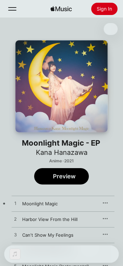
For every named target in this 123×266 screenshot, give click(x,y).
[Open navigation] (12, 8)
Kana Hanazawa (61, 152)
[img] (61, 9)
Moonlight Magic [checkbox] (40, 203)
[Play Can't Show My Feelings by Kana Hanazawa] (15, 235)
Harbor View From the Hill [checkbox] (50, 219)
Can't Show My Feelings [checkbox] (47, 235)
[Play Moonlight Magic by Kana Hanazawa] (15, 204)
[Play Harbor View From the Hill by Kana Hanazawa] (15, 219)
